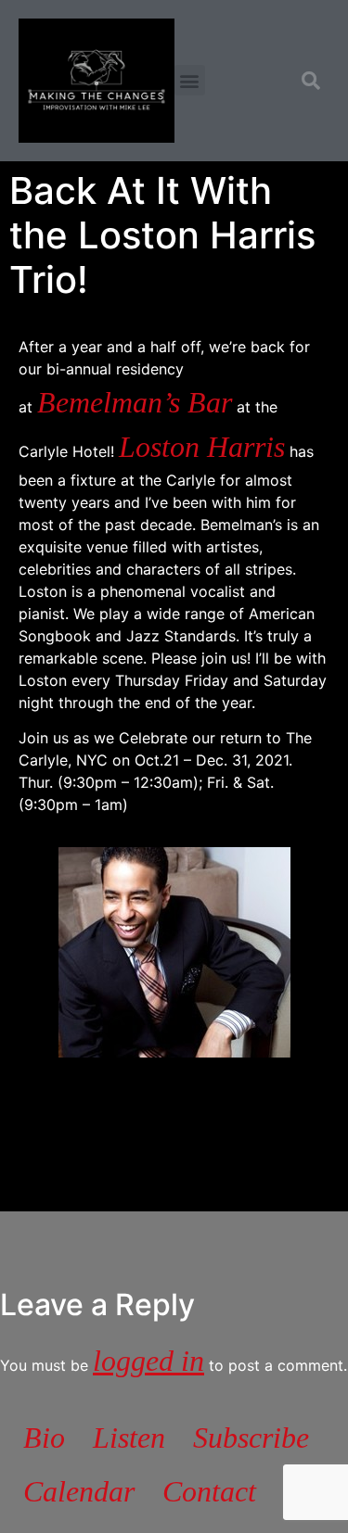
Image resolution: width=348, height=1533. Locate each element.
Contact (209, 1491)
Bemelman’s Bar (134, 402)
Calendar (79, 1491)
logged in (148, 1360)
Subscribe (251, 1437)
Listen (129, 1437)
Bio (44, 1437)
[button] (189, 80)
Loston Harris (202, 446)
